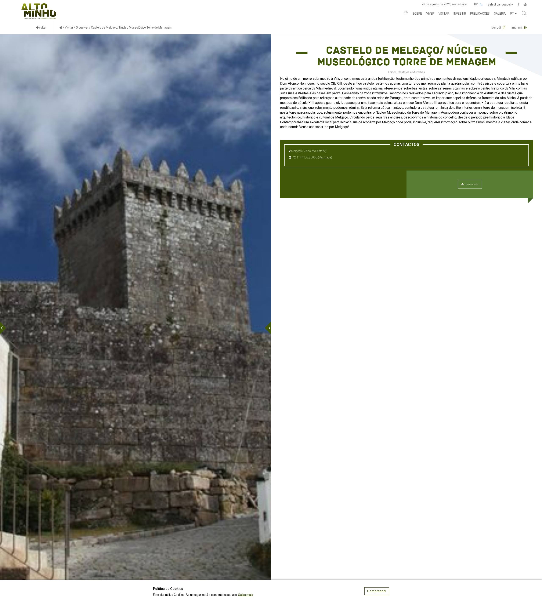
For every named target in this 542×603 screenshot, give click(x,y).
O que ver (82, 27)
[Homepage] (405, 13)
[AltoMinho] (39, 5)
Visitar (443, 13)
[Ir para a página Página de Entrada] (60, 27)
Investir (460, 13)
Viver (430, 13)
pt (512, 13)
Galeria (500, 13)
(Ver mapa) (325, 157)
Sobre (417, 13)
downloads (471, 184)
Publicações (480, 13)
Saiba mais (245, 594)
